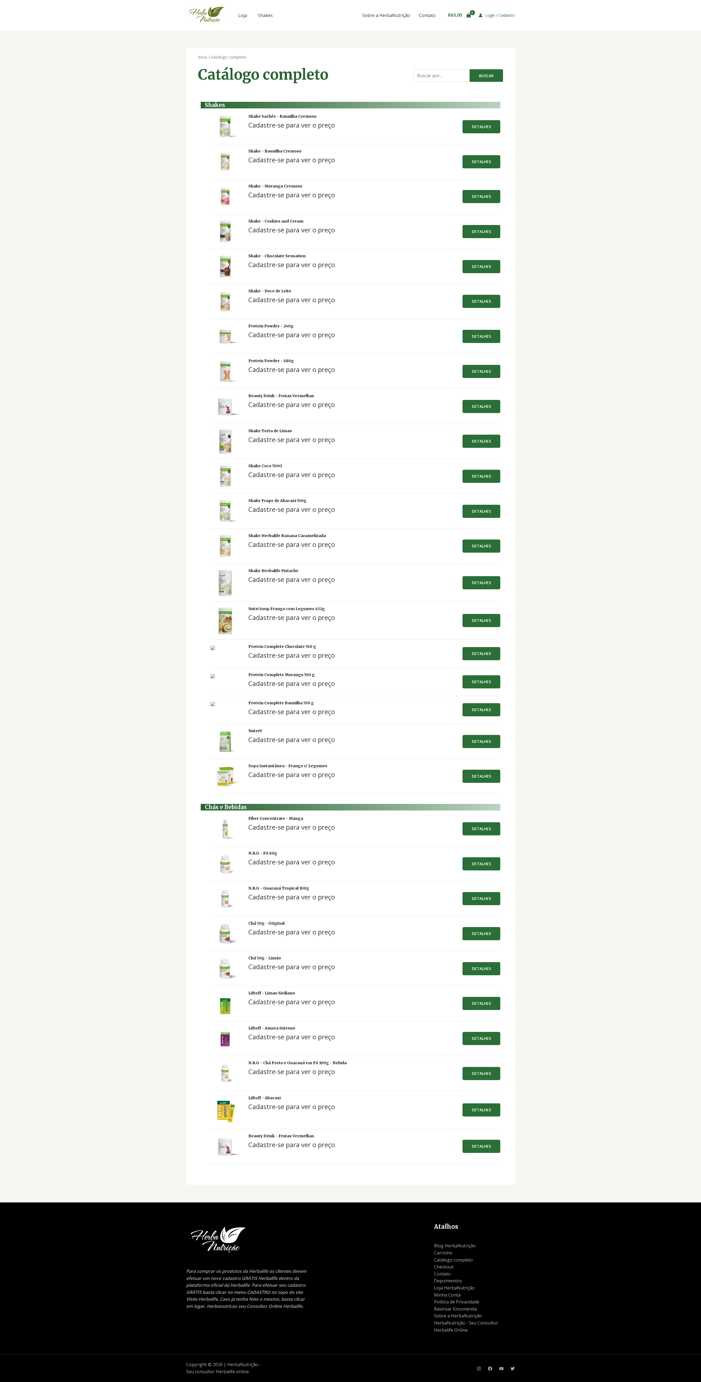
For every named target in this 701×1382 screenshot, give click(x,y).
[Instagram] (479, 1368)
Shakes (265, 15)
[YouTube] (501, 1368)
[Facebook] (490, 1368)
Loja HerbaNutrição (454, 1288)
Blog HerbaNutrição (455, 1246)
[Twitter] (512, 1368)
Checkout (443, 1267)
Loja (242, 15)
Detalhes (481, 126)
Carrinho (443, 1253)
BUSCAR (486, 75)
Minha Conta (447, 1295)
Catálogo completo (453, 1260)
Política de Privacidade (456, 1302)
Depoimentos (448, 1281)
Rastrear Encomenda (455, 1309)
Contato (427, 15)
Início (202, 57)
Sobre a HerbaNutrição (386, 15)
